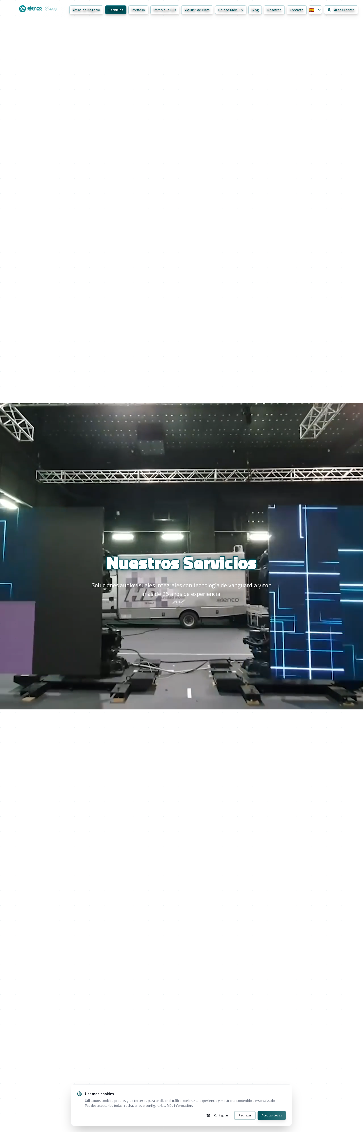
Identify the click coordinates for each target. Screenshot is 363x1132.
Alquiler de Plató (197, 9)
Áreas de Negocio (86, 9)
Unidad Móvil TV (230, 9)
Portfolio (138, 9)
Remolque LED (165, 9)
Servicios (115, 9)
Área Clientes (344, 9)
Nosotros (274, 9)
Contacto (296, 9)
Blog (255, 9)
